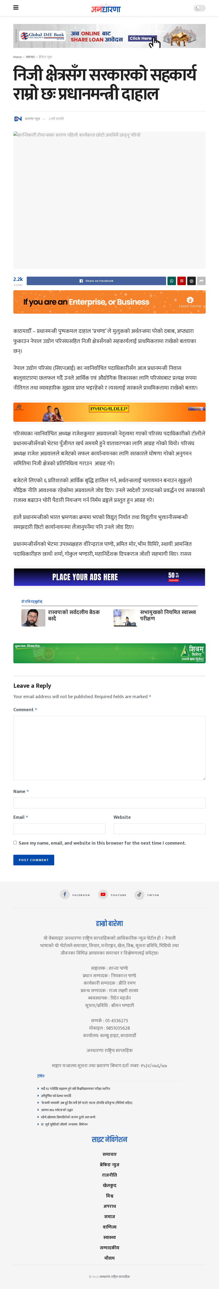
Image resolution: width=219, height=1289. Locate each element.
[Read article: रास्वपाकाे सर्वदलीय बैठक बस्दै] (33, 617)
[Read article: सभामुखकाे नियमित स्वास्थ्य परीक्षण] (126, 617)
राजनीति (109, 1175)
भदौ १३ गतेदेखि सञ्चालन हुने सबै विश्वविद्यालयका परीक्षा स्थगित (75, 1088)
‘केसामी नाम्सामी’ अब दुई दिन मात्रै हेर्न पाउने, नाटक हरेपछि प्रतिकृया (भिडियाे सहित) (86, 1103)
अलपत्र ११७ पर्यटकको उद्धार (57, 1110)
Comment (25, 710)
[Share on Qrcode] (181, 281)
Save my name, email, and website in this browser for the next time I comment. (102, 843)
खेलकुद (109, 1185)
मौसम (109, 1258)
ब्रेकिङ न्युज (45, 57)
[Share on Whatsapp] (171, 281)
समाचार (30, 57)
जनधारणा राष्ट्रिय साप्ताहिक (115, 1276)
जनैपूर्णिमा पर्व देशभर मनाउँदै (56, 1096)
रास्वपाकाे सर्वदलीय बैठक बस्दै (74, 615)
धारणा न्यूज (32, 119)
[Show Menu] (15, 8)
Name (21, 791)
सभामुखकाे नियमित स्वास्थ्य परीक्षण (168, 615)
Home (17, 57)
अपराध (109, 1206)
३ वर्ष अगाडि (56, 119)
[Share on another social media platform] (201, 281)
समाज (109, 1217)
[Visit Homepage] (106, 8)
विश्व (109, 1196)
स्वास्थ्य (109, 1237)
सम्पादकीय (109, 1248)
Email (20, 817)
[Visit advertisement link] (109, 40)
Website (122, 817)
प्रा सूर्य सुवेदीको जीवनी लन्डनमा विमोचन (65, 1124)
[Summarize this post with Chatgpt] (191, 281)
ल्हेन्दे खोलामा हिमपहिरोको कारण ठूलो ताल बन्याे (68, 1117)
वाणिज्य (109, 1227)
